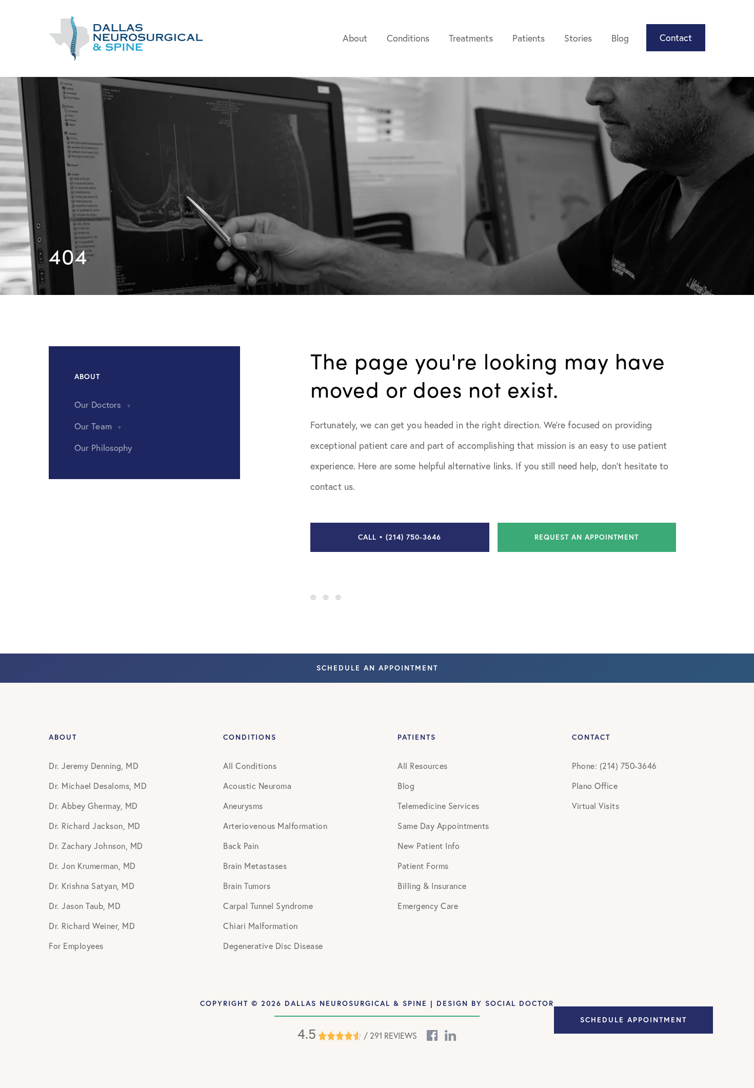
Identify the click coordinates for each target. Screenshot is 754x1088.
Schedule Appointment (633, 1019)
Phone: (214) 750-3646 (614, 765)
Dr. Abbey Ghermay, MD (93, 805)
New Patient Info (429, 845)
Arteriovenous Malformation (275, 825)
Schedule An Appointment (377, 668)
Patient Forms (423, 865)
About (355, 38)
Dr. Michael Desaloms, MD (98, 785)
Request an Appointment (586, 537)
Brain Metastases (255, 865)
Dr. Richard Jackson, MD (95, 825)
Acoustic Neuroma (257, 785)
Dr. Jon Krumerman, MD (92, 865)
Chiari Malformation (260, 925)
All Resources (423, 765)
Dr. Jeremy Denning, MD (93, 765)
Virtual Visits (595, 805)
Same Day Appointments (443, 825)
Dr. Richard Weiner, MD (92, 925)
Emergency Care (428, 905)
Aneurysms (243, 805)
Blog (620, 38)
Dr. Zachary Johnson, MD (96, 845)
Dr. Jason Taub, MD (85, 905)
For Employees (76, 945)
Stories (578, 38)
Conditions (408, 38)
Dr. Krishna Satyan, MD (91, 885)
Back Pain (241, 845)
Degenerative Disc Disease (273, 945)
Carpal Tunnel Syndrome (268, 905)
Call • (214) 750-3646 (399, 537)
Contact (676, 37)
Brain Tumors (246, 885)
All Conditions (249, 765)
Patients (528, 38)
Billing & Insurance (432, 885)
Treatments (471, 38)
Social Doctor (519, 1003)
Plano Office (595, 785)
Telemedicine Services (439, 805)
